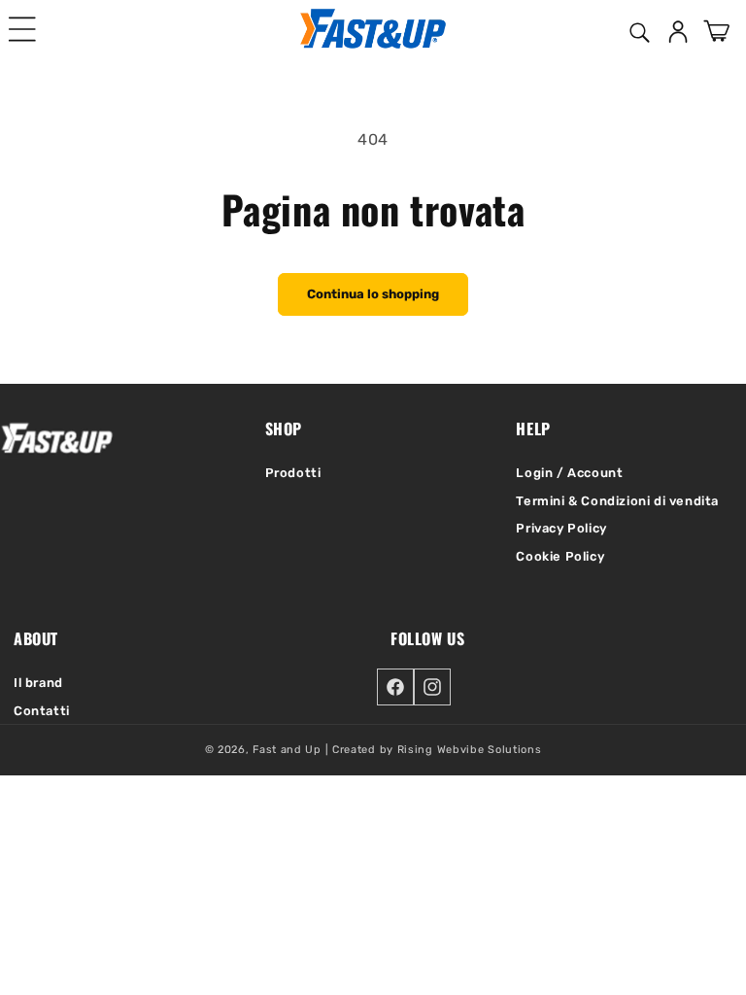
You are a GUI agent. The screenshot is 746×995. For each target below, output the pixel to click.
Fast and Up (287, 749)
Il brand (38, 682)
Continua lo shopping (373, 294)
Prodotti (293, 472)
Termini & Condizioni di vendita (617, 501)
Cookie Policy (560, 556)
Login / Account (569, 472)
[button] (22, 29)
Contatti (42, 710)
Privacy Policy (561, 528)
